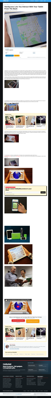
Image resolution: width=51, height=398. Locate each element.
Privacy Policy (39, 381)
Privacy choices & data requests (42, 382)
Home (5, 4)
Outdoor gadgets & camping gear (7, 383)
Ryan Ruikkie (7, 10)
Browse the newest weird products (31, 378)
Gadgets (8, 4)
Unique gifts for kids (18, 384)
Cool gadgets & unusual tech (6, 378)
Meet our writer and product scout (31, 383)
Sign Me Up (43, 192)
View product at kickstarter (9, 55)
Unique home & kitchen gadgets (7, 379)
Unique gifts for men (18, 379)
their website (18, 156)
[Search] (47, 1)
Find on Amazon (17, 55)
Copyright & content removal (41, 383)
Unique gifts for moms (18, 383)
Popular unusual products (30, 379)
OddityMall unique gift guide (19, 378)
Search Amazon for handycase (33, 321)
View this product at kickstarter (18, 320)
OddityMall (7, 364)
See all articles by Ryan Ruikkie (14, 348)
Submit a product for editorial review (31, 384)
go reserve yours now (7, 156)
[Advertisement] (25, 65)
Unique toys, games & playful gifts (7, 384)
